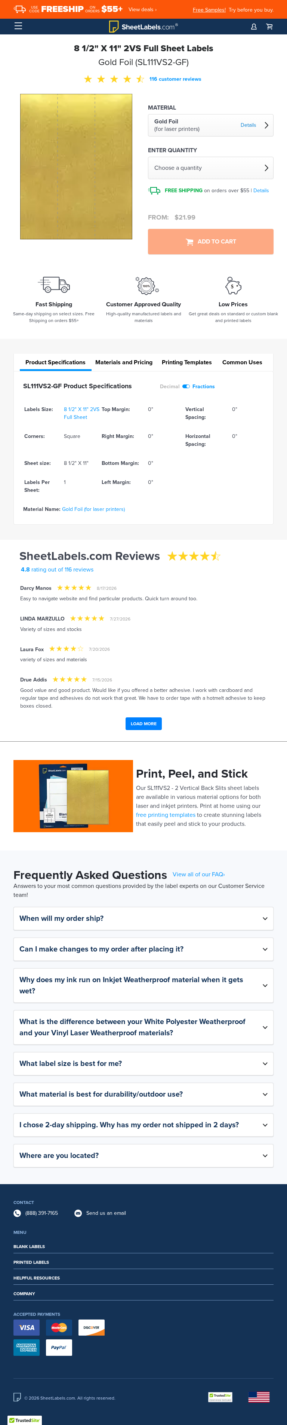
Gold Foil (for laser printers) (93, 509)
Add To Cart (214, 241)
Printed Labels (31, 1262)
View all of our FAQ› (199, 874)
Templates (187, 362)
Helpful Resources (36, 1278)
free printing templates (165, 815)
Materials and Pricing (123, 362)
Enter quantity (172, 150)
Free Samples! (209, 10)
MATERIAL (162, 107)
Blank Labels (29, 1246)
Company (24, 1293)
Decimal (170, 386)
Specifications (55, 362)
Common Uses (242, 362)
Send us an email (106, 1213)
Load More (144, 723)
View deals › (143, 9)
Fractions (203, 386)
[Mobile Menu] (18, 26)
